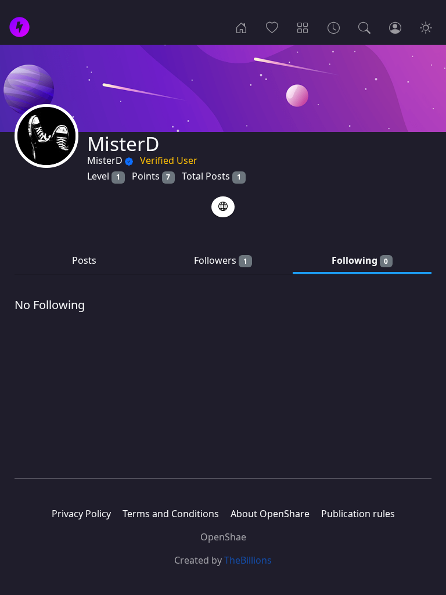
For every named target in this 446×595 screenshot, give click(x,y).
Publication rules (358, 513)
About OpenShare (270, 513)
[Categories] (303, 26)
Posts (84, 260)
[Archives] (333, 26)
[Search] (364, 26)
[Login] (395, 26)
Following (360, 260)
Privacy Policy (81, 513)
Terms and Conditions (171, 513)
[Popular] (272, 26)
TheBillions (248, 560)
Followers (220, 260)
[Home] (241, 26)
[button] (223, 206)
